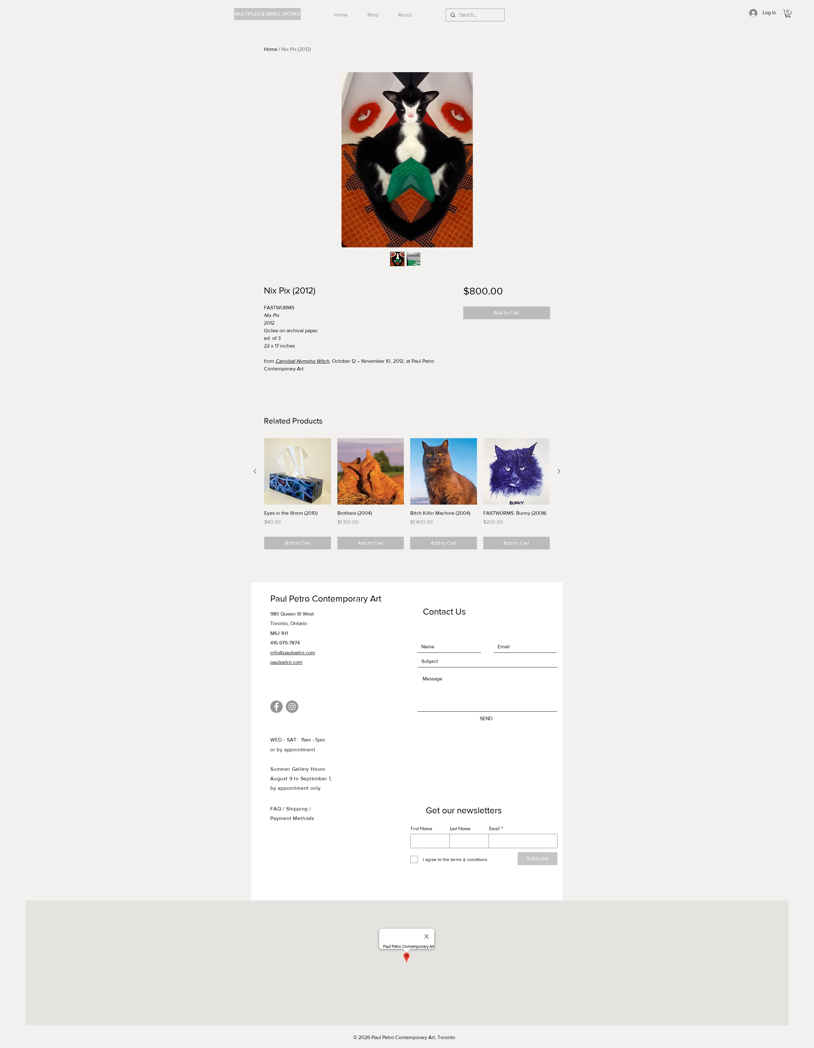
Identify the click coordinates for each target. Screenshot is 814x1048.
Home (270, 49)
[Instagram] (292, 706)
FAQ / (278, 808)
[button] (788, 13)
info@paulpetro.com (292, 652)
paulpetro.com (286, 662)
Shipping (297, 808)
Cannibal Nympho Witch (302, 361)
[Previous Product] (255, 471)
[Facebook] (276, 706)
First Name (421, 828)
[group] (407, 494)
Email (494, 828)
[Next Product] (559, 471)
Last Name (460, 828)
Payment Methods (292, 818)
